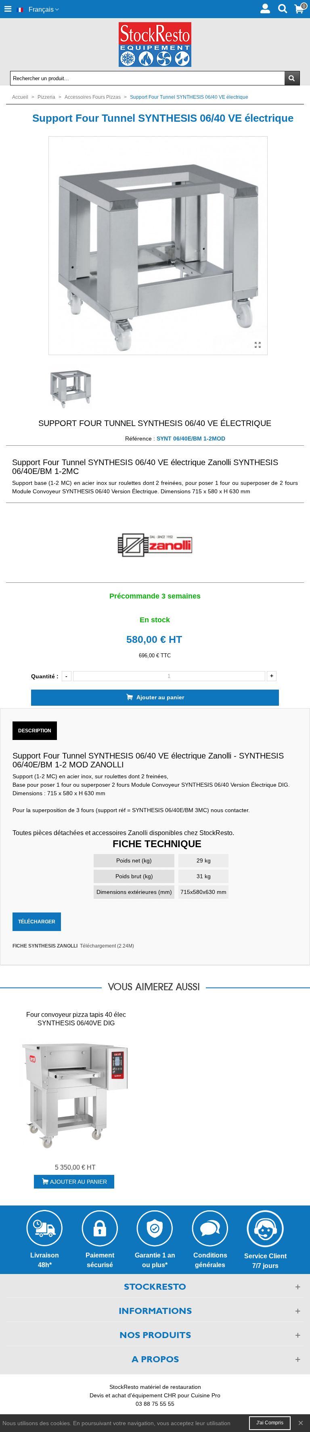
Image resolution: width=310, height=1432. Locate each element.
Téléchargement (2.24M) (107, 946)
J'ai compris (269, 1423)
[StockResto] (155, 44)
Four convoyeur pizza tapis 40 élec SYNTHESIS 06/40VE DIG (76, 1019)
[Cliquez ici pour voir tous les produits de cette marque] (155, 545)
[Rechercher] (282, 7)
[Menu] (7, 9)
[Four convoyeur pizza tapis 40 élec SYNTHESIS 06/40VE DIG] (75, 1094)
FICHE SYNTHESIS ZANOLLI (45, 946)
